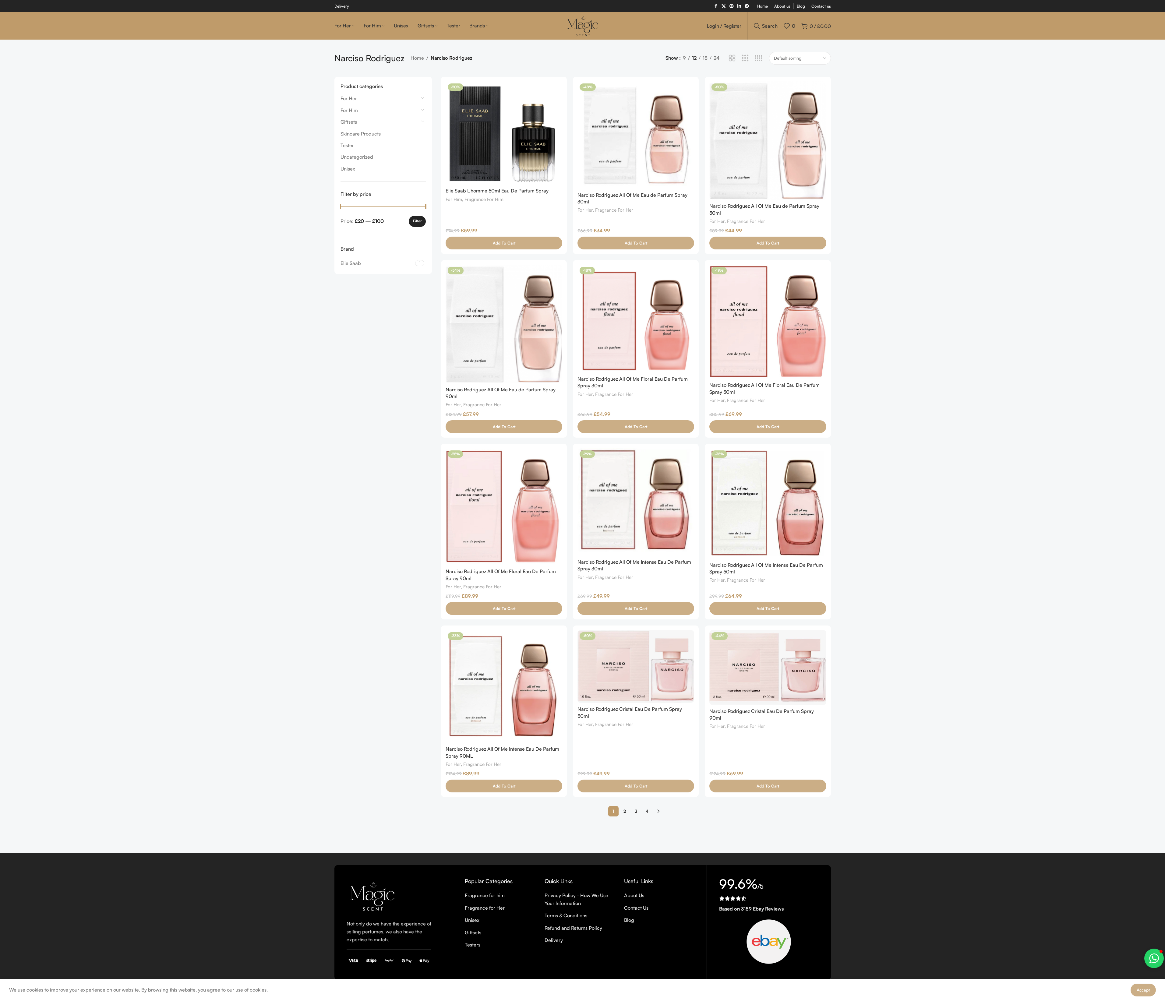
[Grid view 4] (758, 58)
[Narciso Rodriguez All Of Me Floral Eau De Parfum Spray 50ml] (767, 322)
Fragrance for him (485, 895)
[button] (504, 243)
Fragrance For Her (614, 210)
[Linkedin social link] (739, 6)
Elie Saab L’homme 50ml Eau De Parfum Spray (497, 191)
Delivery (554, 940)
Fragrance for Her (485, 908)
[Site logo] (582, 25)
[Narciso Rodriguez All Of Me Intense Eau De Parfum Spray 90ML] (504, 686)
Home (417, 58)
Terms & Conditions (566, 915)
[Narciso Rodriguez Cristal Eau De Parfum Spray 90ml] (767, 667)
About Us (634, 895)
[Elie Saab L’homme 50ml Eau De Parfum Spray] (504, 133)
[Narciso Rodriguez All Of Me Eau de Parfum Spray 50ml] (767, 140)
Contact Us (636, 908)
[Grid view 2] (732, 58)
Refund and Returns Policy (573, 928)
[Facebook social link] (716, 6)
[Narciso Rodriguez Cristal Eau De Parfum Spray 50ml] (635, 666)
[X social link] (724, 6)
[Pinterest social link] (732, 6)
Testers (472, 945)
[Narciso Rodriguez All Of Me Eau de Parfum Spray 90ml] (504, 324)
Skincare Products (361, 134)
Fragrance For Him (483, 199)
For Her (349, 98)
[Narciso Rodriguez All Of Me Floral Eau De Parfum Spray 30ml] (635, 319)
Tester (347, 145)
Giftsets (349, 122)
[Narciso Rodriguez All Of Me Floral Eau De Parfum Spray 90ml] (504, 507)
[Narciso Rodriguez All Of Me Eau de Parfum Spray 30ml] (635, 135)
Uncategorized (357, 157)
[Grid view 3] (745, 58)
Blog (629, 920)
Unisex (348, 169)
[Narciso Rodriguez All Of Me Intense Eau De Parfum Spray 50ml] (767, 503)
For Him (349, 110)
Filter (417, 221)
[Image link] (376, 895)
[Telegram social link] (747, 6)
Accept (1143, 989)
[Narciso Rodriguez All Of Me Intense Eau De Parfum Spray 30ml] (635, 502)
